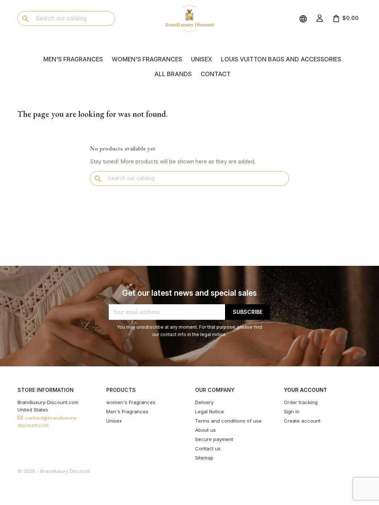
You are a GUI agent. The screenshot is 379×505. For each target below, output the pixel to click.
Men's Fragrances (73, 59)
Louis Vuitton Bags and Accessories (281, 59)
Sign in (291, 411)
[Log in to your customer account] (319, 18)
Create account (302, 421)
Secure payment (214, 439)
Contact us (208, 448)
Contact (216, 74)
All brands (173, 74)
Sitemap (204, 458)
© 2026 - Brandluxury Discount (53, 471)
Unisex (201, 59)
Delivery (204, 402)
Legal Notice (209, 411)
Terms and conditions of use (228, 421)
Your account (305, 390)
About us (205, 430)
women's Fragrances (147, 59)
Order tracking (301, 402)
